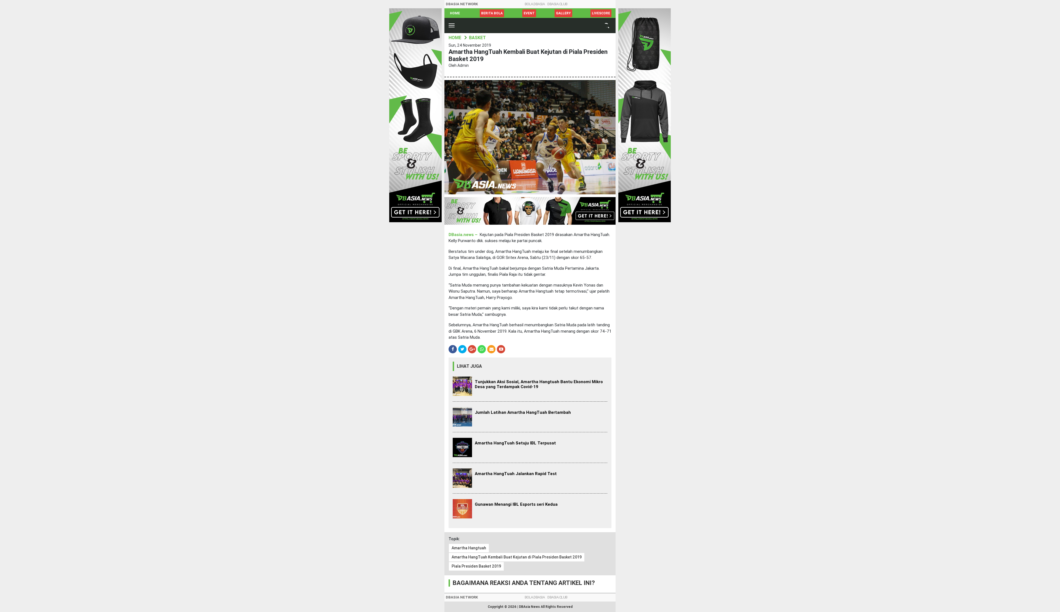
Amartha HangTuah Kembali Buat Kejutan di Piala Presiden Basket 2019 (517, 557)
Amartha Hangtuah (469, 548)
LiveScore (601, 13)
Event (529, 13)
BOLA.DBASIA (535, 4)
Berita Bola (492, 13)
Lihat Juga (469, 366)
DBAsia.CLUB (557, 4)
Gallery (563, 13)
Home (455, 13)
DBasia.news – (464, 234)
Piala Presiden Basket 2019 (476, 566)
